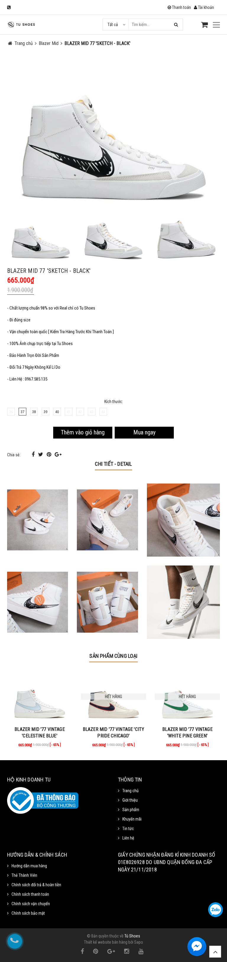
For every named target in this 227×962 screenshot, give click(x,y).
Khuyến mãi (132, 819)
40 (57, 412)
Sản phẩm (130, 809)
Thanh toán (181, 7)
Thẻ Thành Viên (24, 875)
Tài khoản (205, 7)
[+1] (58, 454)
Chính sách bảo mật (28, 913)
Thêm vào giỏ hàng (83, 432)
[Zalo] (215, 909)
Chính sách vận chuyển (31, 903)
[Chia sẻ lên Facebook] (34, 454)
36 (11, 412)
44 (103, 412)
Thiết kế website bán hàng (105, 942)
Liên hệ (128, 838)
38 (34, 412)
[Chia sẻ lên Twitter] (41, 454)
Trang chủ (130, 790)
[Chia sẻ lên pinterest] (49, 454)
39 (45, 412)
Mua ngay (144, 432)
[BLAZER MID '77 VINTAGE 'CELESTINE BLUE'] (39, 696)
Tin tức (128, 828)
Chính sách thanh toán (30, 894)
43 (91, 412)
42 (80, 412)
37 (22, 412)
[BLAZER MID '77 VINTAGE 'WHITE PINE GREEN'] (187, 696)
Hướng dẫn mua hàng (29, 865)
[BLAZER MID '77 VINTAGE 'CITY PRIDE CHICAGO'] (113, 696)
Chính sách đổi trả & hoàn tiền (36, 884)
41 (68, 412)
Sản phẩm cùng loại (113, 656)
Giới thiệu (130, 800)
